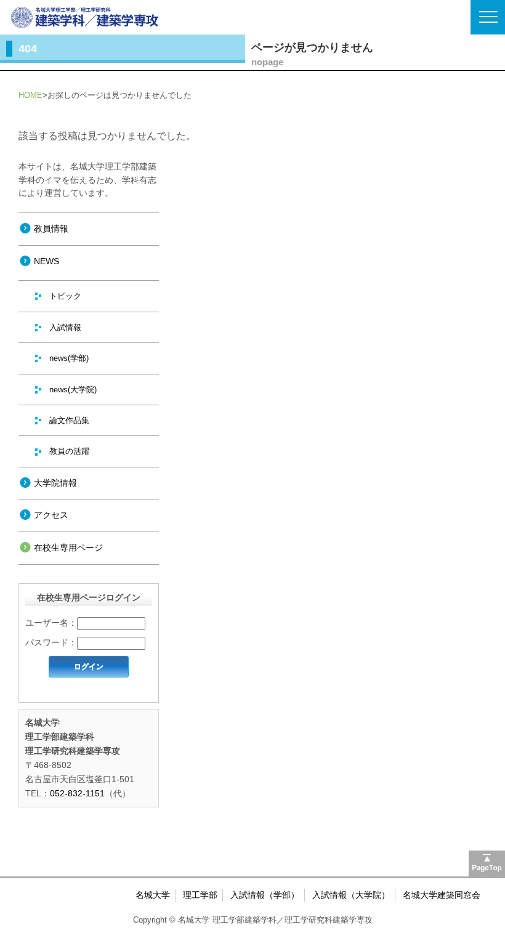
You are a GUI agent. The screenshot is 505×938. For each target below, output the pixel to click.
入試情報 (65, 327)
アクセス (51, 515)
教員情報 (51, 228)
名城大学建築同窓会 (441, 895)
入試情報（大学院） (351, 895)
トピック (65, 296)
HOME (30, 95)
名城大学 (152, 895)
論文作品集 (69, 420)
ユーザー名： (51, 623)
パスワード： (51, 642)
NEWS (46, 261)
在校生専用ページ (68, 547)
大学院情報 (55, 483)
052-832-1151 (77, 793)
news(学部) (69, 358)
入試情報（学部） (264, 895)
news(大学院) (73, 389)
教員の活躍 (69, 451)
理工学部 (200, 895)
